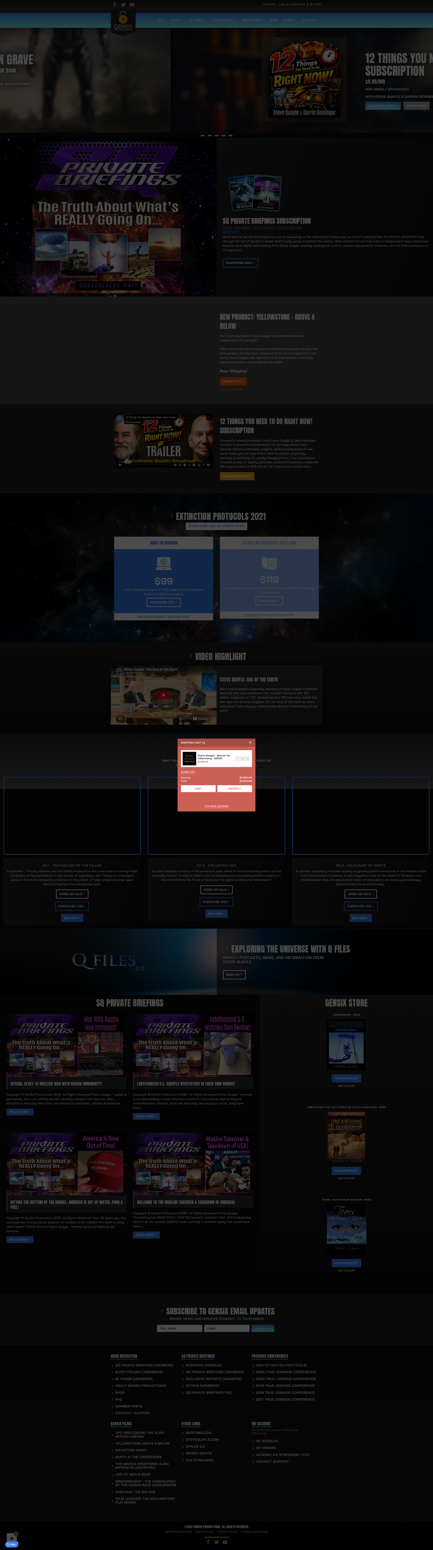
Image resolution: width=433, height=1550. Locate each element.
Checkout (234, 788)
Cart (198, 788)
